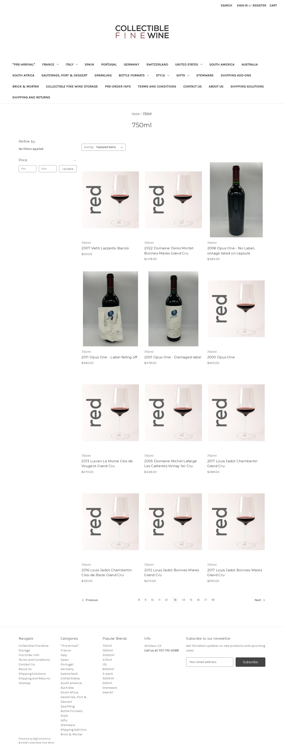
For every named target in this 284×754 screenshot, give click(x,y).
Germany (131, 64)
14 (183, 600)
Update (67, 169)
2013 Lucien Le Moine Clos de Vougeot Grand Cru (107, 463)
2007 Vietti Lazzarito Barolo (105, 248)
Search (226, 5)
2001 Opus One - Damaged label (172, 357)
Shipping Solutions (247, 86)
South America (222, 64)
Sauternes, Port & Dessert (64, 75)
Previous (91, 600)
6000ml (108, 669)
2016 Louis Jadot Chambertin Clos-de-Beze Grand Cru (106, 572)
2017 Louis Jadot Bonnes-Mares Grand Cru (234, 572)
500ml (107, 683)
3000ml (108, 655)
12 (166, 600)
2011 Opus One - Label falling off (109, 357)
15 (191, 600)
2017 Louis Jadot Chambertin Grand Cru (232, 463)
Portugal (109, 64)
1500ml (108, 650)
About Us (216, 86)
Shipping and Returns (31, 97)
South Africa (23, 75)
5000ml (108, 678)
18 (213, 600)
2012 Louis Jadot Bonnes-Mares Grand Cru (171, 572)
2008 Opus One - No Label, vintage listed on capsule (231, 250)
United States (186, 64)
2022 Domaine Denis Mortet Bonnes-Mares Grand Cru (168, 250)
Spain (89, 64)
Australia (250, 64)
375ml (107, 660)
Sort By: (89, 147)
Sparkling (103, 75)
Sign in (242, 5)
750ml (107, 646)
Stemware (205, 75)
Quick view (110, 196)
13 (175, 600)
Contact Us (192, 86)
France (48, 64)
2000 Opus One (221, 357)
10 (152, 600)
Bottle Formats (132, 75)
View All (108, 692)
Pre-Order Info (118, 86)
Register (259, 5)
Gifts (180, 75)
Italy (69, 64)
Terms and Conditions (157, 86)
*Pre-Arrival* (23, 64)
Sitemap (25, 683)
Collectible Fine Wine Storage (72, 86)
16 (198, 600)
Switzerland (157, 64)
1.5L (105, 664)
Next (258, 600)
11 (159, 600)
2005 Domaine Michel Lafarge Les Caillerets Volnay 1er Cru (170, 463)
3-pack (108, 674)
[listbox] (110, 147)
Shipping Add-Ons (236, 75)
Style (160, 75)
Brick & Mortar (25, 86)
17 (205, 600)
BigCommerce (42, 738)
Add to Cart (110, 204)
